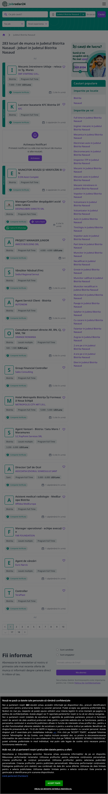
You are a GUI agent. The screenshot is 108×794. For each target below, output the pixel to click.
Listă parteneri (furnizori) (15, 776)
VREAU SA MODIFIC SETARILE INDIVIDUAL (53, 789)
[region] (54, 745)
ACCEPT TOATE (54, 783)
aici (54, 732)
